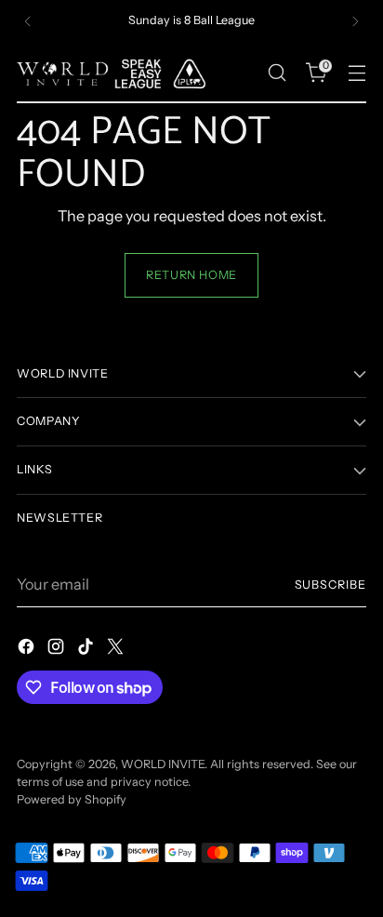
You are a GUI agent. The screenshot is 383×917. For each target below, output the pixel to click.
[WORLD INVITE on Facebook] (28, 649)
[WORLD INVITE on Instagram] (57, 649)
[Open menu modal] (356, 73)
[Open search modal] (277, 73)
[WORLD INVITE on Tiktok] (87, 649)
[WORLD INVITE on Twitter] (117, 649)
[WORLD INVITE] (119, 73)
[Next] (355, 21)
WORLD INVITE (163, 764)
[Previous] (27, 21)
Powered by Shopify (71, 799)
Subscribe (331, 584)
